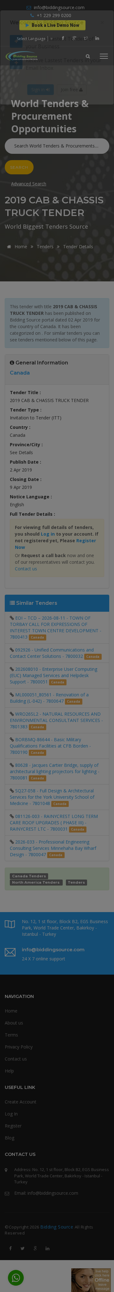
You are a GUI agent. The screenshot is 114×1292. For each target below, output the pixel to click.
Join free (70, 111)
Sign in (38, 111)
